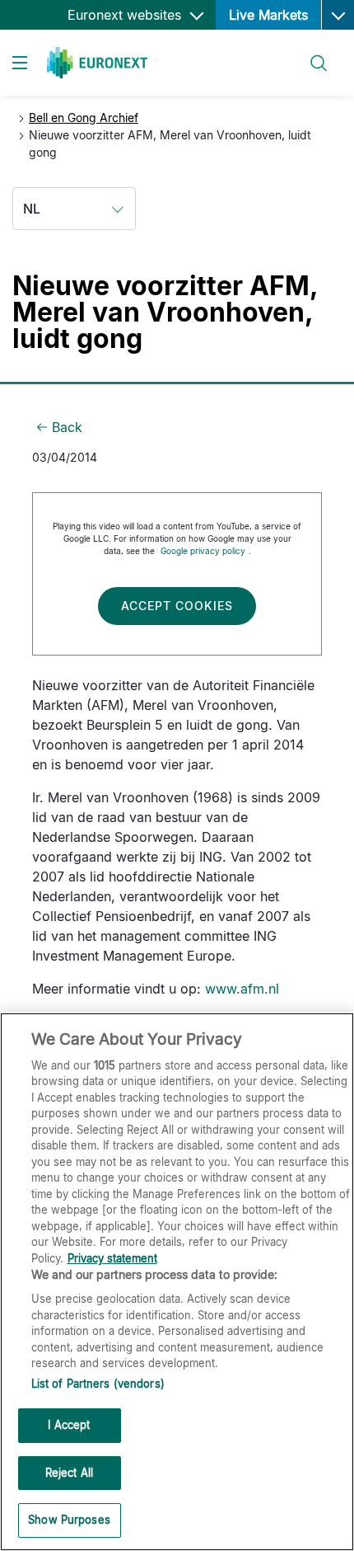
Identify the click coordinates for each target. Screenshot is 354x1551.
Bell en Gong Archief (83, 117)
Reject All (69, 1472)
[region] (177, 1282)
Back (67, 427)
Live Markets (268, 15)
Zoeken (311, 53)
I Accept (69, 1424)
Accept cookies (177, 606)
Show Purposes (69, 1519)
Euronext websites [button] (126, 15)
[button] (337, 15)
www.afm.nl (242, 988)
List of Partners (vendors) (98, 1383)
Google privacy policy (203, 551)
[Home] (97, 62)
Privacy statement (112, 1258)
